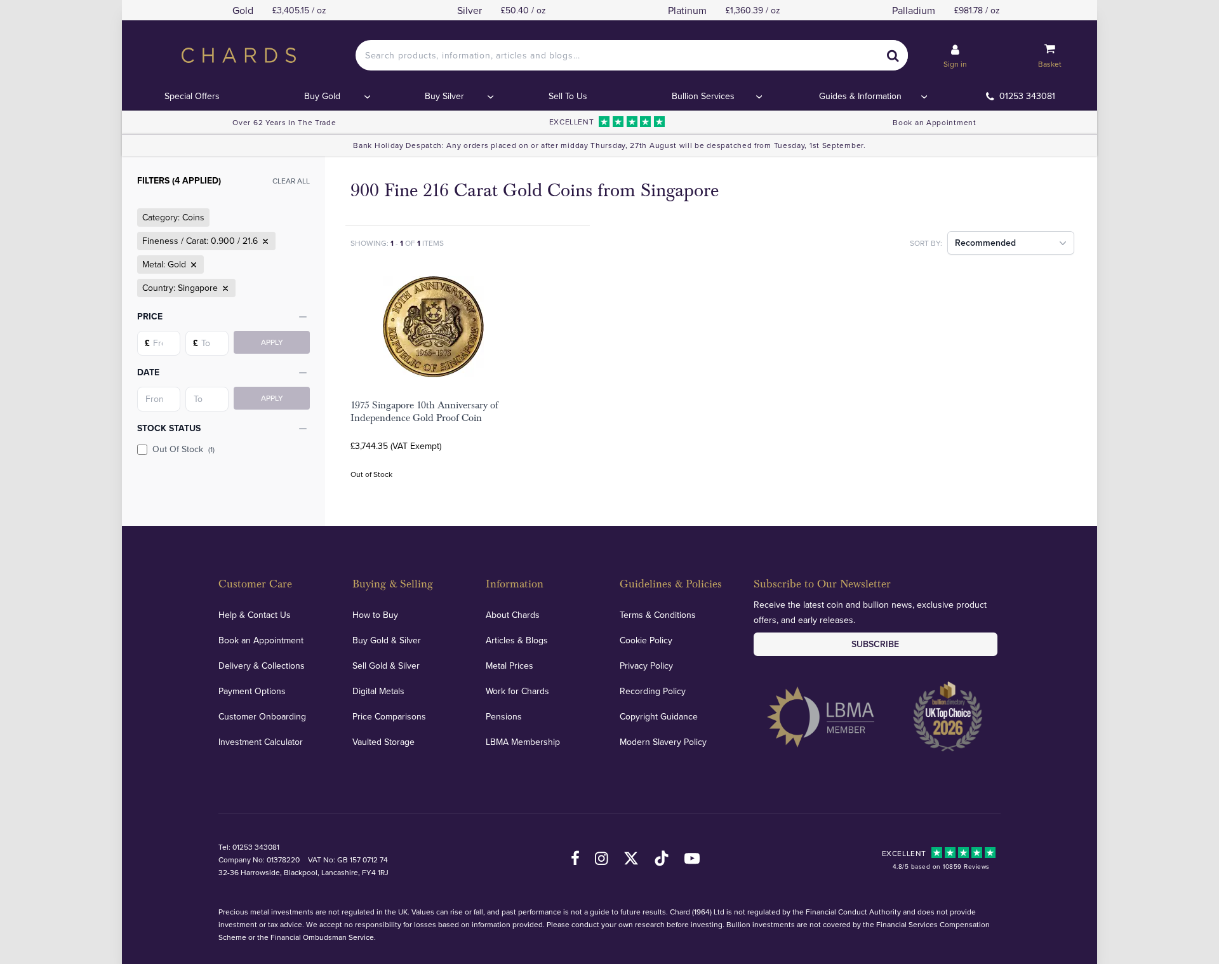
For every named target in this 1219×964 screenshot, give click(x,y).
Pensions (504, 716)
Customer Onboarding (262, 716)
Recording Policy (653, 691)
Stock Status (169, 428)
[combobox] (632, 55)
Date (148, 372)
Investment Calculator (260, 741)
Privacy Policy (646, 665)
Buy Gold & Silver (386, 640)
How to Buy (375, 614)
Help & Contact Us (254, 614)
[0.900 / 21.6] (264, 241)
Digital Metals (378, 691)
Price (150, 316)
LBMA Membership (523, 741)
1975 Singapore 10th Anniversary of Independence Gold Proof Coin (424, 411)
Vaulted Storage (383, 741)
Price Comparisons (389, 716)
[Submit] (892, 55)
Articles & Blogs (517, 640)
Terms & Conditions (658, 614)
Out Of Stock (183, 449)
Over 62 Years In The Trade (284, 122)
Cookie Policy (646, 640)
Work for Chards (517, 691)
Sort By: (926, 243)
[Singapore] (224, 288)
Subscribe (875, 644)
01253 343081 (1027, 96)
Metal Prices (509, 665)
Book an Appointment (934, 122)
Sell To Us (568, 96)
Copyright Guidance (659, 716)
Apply (272, 342)
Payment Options (252, 691)
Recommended (985, 242)
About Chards (513, 614)
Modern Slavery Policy (663, 741)
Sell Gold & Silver (386, 665)
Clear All (291, 180)
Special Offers (192, 96)
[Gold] (192, 265)
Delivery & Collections (261, 665)
